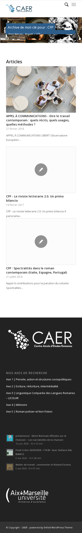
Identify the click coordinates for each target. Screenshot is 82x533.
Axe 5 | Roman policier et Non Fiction (29, 411)
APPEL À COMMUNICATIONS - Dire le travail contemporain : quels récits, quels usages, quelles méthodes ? (38, 120)
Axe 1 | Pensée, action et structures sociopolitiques (38, 379)
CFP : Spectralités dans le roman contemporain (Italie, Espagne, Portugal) (36, 270)
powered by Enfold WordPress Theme (51, 527)
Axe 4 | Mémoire (16, 405)
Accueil (29, 33)
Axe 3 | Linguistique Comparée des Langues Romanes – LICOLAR (40, 395)
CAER (24, 527)
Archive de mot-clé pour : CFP (30, 27)
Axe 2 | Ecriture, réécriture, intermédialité (32, 386)
